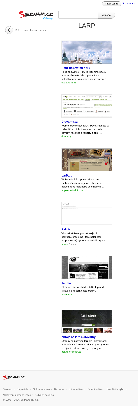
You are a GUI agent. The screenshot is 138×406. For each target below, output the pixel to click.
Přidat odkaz (111, 3)
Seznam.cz (128, 3)
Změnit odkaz (95, 389)
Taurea (66, 283)
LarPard (66, 175)
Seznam (7, 389)
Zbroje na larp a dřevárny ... (79, 337)
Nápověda (22, 389)
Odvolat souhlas (44, 394)
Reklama (59, 389)
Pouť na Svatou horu (75, 67)
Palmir (65, 229)
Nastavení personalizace (17, 394)
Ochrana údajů (41, 389)
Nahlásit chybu (115, 389)
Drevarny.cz (69, 121)
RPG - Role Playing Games (30, 30)
